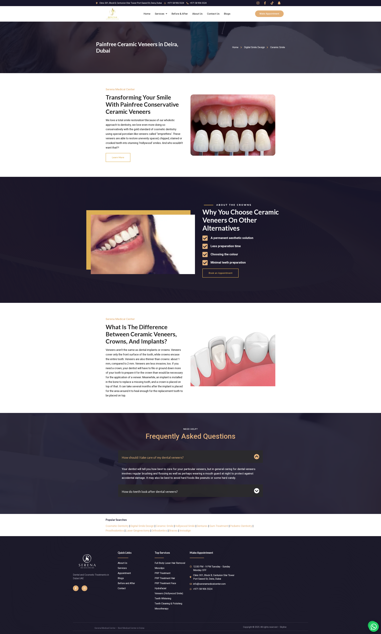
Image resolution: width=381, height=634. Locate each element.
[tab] (190, 456)
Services (159, 14)
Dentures (202, 526)
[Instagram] (84, 588)
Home (147, 14)
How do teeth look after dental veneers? (150, 491)
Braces (173, 531)
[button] (269, 13)
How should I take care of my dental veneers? (153, 457)
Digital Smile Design (142, 526)
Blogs (227, 14)
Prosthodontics (115, 531)
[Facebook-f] (76, 588)
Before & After (180, 14)
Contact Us (213, 14)
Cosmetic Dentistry (117, 526)
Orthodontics (159, 531)
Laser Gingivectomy (138, 531)
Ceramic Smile (164, 526)
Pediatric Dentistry (241, 526)
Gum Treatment (219, 526)
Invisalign (185, 531)
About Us (197, 14)
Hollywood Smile (185, 526)
